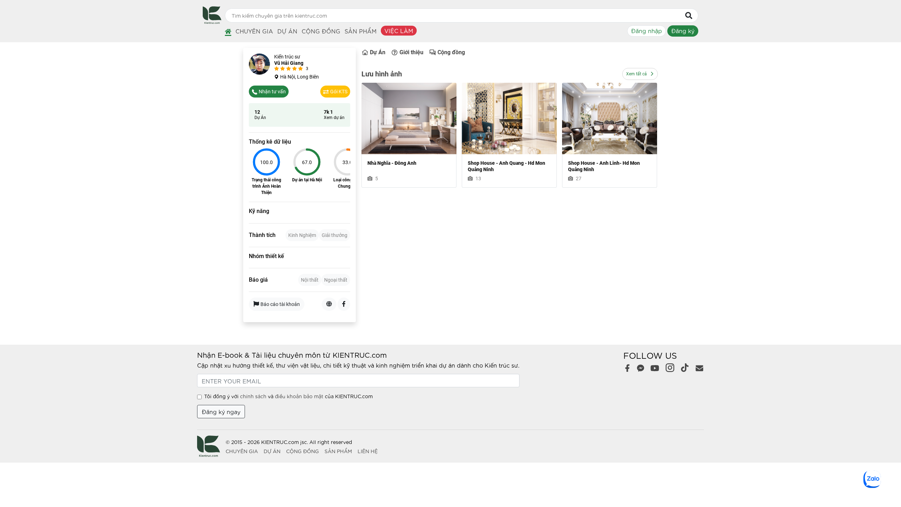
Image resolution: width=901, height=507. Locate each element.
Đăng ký (682, 30)
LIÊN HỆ (368, 451)
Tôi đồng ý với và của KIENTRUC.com (288, 396)
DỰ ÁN (272, 451)
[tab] (302, 235)
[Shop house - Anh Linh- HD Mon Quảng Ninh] (609, 118)
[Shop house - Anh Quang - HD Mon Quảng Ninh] (509, 118)
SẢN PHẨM (338, 451)
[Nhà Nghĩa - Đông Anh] (408, 118)
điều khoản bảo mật (299, 396)
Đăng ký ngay (221, 411)
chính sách (253, 396)
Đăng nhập (646, 30)
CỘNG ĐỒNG (302, 451)
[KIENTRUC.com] (212, 21)
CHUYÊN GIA (242, 451)
